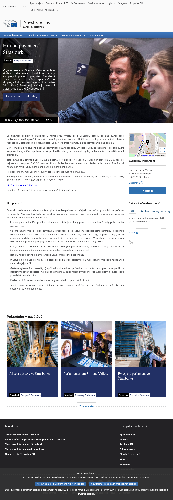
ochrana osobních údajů (127, 489)
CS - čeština (9, 6)
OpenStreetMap (148, 155)
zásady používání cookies (153, 489)
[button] (44, 10)
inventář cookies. (86, 494)
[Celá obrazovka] (162, 150)
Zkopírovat (134, 182)
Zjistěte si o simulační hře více (23, 185)
